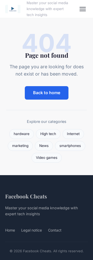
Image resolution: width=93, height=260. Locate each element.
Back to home (46, 92)
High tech (48, 134)
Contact (54, 230)
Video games (46, 157)
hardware (21, 134)
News (44, 146)
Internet (73, 134)
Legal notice (31, 230)
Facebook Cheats (26, 196)
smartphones (70, 146)
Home (10, 230)
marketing (20, 146)
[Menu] (83, 9)
